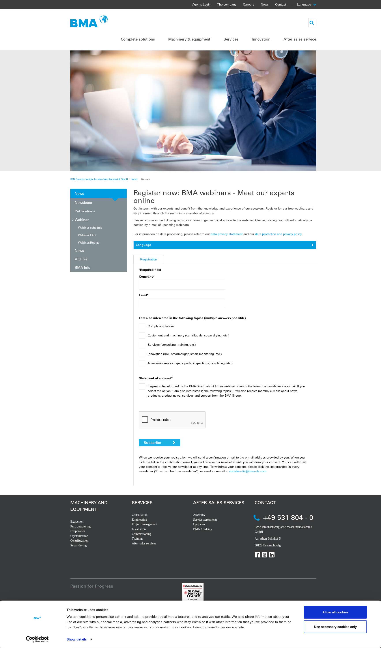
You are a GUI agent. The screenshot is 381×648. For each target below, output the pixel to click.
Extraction (76, 521)
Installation (139, 529)
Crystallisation (79, 536)
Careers (248, 4)
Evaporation (78, 531)
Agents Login (201, 4)
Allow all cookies (335, 612)
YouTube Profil (264, 554)
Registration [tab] (148, 259)
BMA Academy (202, 529)
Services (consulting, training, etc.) (172, 344)
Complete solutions (161, 326)
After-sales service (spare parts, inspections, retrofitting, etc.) (190, 363)
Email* (143, 295)
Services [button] (231, 39)
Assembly (199, 514)
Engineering (139, 519)
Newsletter (83, 202)
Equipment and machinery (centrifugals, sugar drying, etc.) (189, 335)
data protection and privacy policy (278, 234)
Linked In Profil (272, 554)
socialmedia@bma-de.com (247, 471)
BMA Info (82, 267)
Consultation (140, 514)
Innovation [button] (261, 39)
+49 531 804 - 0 (288, 517)
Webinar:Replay (88, 242)
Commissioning (141, 534)
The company (226, 4)
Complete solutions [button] (138, 39)
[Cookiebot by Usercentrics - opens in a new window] (37, 639)
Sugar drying (78, 545)
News (265, 4)
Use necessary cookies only (335, 626)
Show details (77, 639)
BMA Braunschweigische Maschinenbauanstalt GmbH (99, 179)
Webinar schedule (90, 227)
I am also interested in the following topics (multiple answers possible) (192, 318)
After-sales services (144, 543)
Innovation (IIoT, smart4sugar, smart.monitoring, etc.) (185, 354)
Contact (280, 4)
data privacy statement (227, 234)
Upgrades (199, 524)
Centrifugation (79, 540)
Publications (85, 211)
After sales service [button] (300, 39)
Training (137, 538)
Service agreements (205, 519)
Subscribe (153, 443)
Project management (144, 524)
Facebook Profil (257, 554)
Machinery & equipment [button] (189, 39)
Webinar (82, 219)
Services (142, 502)
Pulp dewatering (80, 526)
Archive (81, 259)
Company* (146, 276)
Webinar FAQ (87, 235)
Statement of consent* (155, 378)
